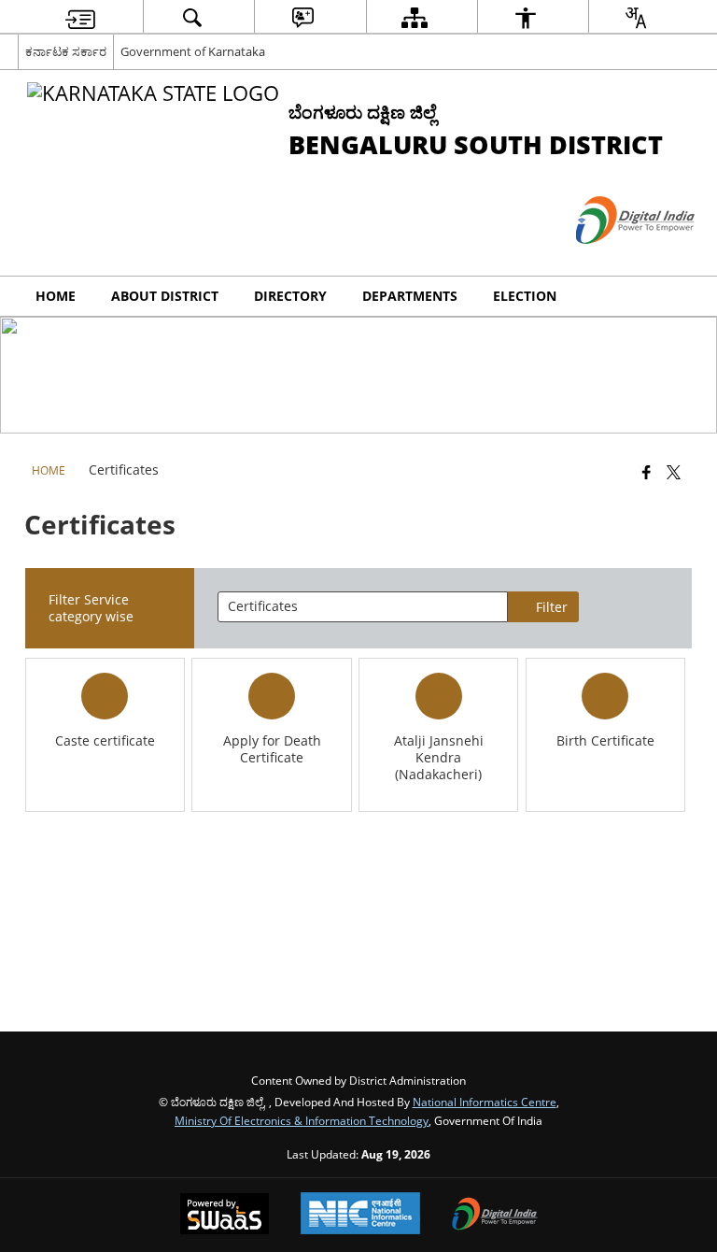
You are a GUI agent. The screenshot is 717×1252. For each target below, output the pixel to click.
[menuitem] (80, 17)
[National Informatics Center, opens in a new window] (360, 1215)
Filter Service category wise (91, 607)
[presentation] (362, 606)
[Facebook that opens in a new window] (646, 470)
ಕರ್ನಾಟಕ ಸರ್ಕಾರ (65, 51)
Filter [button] (552, 607)
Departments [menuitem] (409, 296)
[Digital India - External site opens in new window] (612, 259)
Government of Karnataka (192, 51)
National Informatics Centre (484, 1101)
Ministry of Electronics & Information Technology (302, 1120)
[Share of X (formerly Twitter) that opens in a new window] (673, 470)
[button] (680, 296)
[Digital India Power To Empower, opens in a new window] (495, 1215)
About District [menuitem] (164, 296)
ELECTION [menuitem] (524, 296)
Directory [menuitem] (290, 296)
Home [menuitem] (55, 296)
